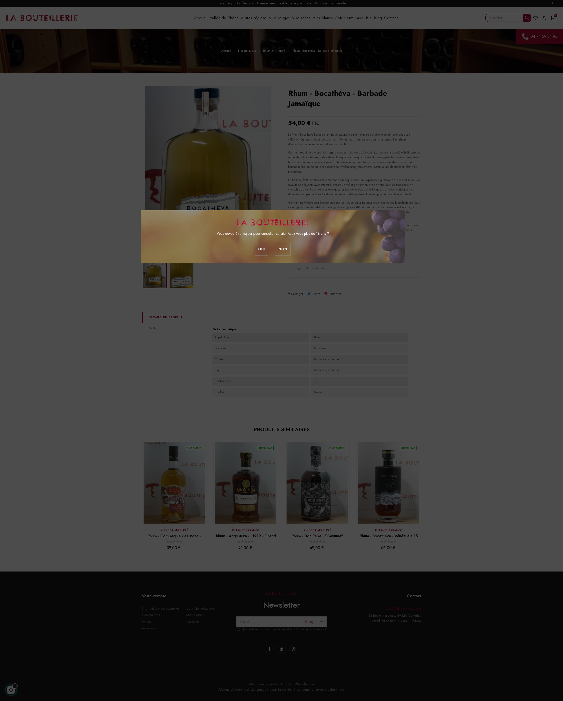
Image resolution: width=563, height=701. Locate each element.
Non (282, 249)
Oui (261, 249)
